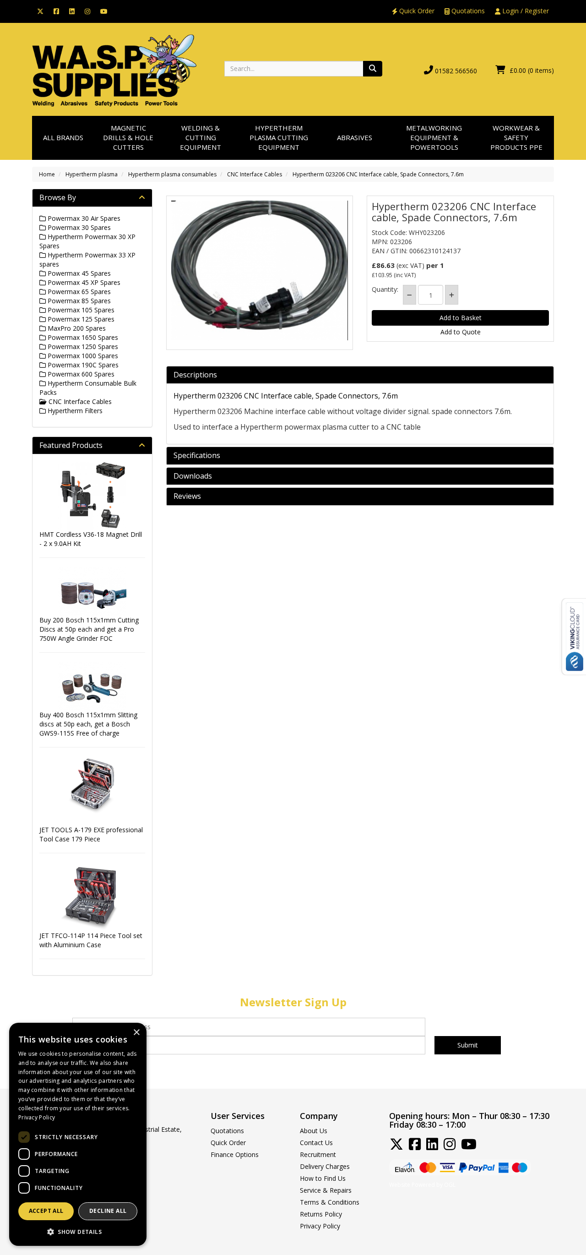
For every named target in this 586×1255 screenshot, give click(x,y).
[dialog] (77, 1134)
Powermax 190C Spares (82, 364)
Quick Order (415, 10)
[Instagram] (87, 11)
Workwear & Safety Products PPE (516, 137)
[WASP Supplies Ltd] (114, 69)
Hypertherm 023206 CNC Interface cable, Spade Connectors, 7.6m (378, 174)
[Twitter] (40, 11)
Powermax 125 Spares (80, 319)
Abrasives (354, 137)
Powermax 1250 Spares (82, 346)
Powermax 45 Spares (78, 273)
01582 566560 (456, 70)
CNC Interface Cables (254, 174)
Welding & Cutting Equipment (200, 137)
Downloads (193, 476)
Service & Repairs (326, 1190)
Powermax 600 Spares (80, 374)
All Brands (63, 137)
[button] (77, 1231)
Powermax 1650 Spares (82, 337)
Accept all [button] (46, 1211)
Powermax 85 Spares (78, 300)
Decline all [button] (107, 1211)
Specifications (197, 456)
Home (47, 174)
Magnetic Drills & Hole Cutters (128, 137)
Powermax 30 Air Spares (83, 218)
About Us (313, 1130)
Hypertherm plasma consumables (172, 174)
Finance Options (235, 1154)
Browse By (57, 197)
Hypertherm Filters (74, 410)
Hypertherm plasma (91, 174)
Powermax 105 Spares (80, 310)
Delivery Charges (325, 1166)
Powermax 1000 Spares (82, 355)
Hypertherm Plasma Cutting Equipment (279, 137)
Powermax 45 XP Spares (83, 282)
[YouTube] (104, 11)
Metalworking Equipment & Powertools (434, 137)
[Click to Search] (372, 68)
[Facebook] (56, 11)
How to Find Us (323, 1178)
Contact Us (316, 1142)
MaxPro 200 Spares (76, 328)
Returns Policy (321, 1214)
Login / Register (524, 10)
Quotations (467, 10)
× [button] (136, 1032)
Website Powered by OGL (422, 1185)
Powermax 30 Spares (78, 227)
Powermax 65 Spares (78, 291)
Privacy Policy (320, 1226)
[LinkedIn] (72, 11)
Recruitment (318, 1154)
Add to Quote (460, 331)
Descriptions (195, 375)
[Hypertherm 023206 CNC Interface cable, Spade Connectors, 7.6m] (259, 270)
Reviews (187, 496)
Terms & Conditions (329, 1202)
